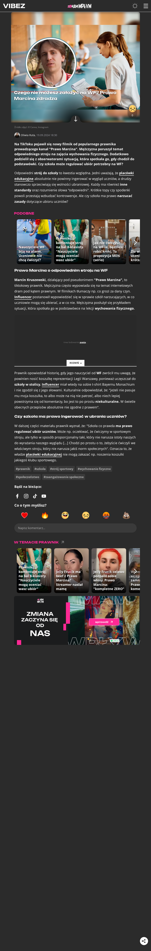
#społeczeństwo (27, 477)
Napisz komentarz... (31, 528)
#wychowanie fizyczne (94, 469)
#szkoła (40, 469)
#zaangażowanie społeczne (64, 477)
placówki (44, 454)
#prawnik (23, 469)
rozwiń (74, 362)
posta (83, 342)
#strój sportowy (61, 469)
